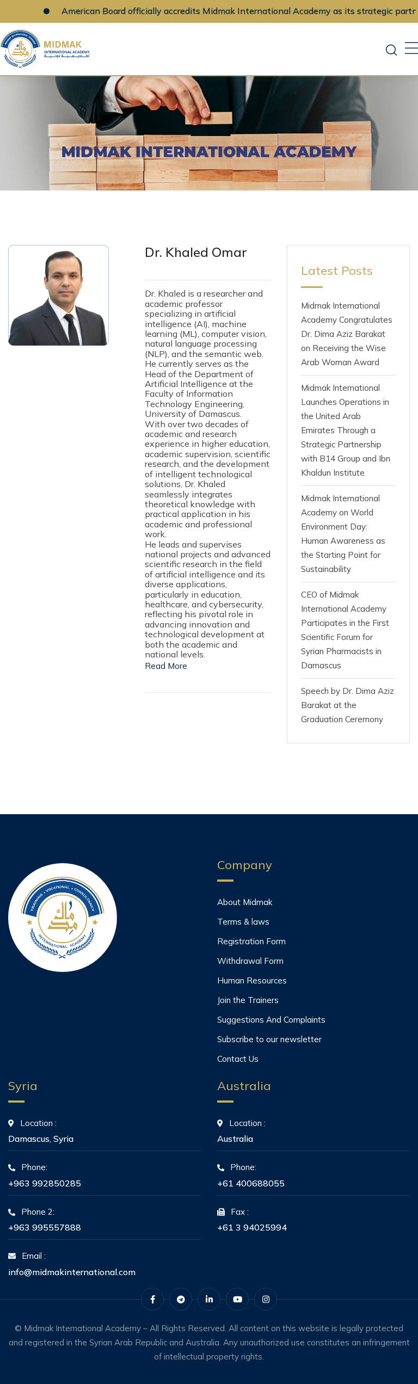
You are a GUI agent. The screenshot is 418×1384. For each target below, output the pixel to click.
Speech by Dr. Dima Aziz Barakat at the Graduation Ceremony (347, 705)
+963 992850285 (44, 1183)
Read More (166, 666)
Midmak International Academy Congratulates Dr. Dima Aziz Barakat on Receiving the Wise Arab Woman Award (346, 333)
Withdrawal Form (250, 961)
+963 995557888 (44, 1227)
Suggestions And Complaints (271, 1019)
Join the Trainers (248, 1000)
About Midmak (244, 902)
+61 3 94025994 (252, 1227)
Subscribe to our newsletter (269, 1039)
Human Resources (252, 980)
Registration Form (251, 941)
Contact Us (238, 1059)
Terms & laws (243, 921)
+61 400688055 (251, 1183)
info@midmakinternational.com (72, 1271)
